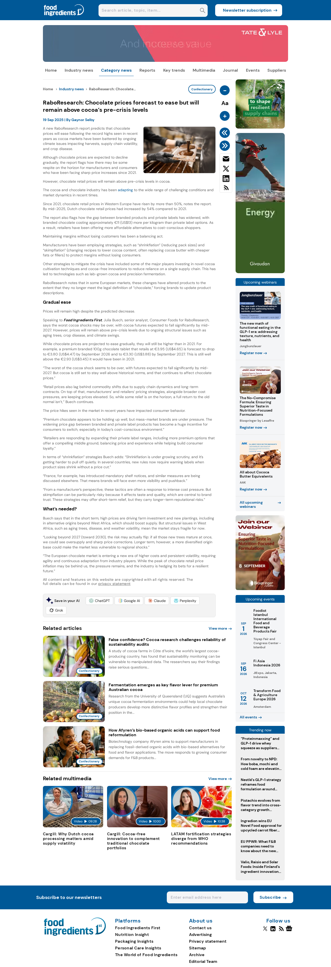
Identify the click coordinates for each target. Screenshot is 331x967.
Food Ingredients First (138, 927)
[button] (99, 601)
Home (51, 70)
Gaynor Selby (82, 120)
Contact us (200, 927)
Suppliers (276, 70)
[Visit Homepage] (64, 18)
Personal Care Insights (138, 948)
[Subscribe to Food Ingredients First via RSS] (226, 189)
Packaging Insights (134, 941)
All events (248, 717)
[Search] (202, 11)
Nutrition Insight (132, 934)
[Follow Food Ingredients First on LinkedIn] (273, 931)
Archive (197, 954)
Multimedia (204, 70)
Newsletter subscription (247, 10)
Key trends (174, 70)
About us (201, 921)
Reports (147, 70)
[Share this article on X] (226, 170)
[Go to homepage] (75, 934)
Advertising (200, 934)
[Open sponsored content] (165, 60)
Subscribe (270, 897)
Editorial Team (203, 961)
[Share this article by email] (226, 160)
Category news (116, 70)
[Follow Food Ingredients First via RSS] (281, 931)
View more (218, 628)
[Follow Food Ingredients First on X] (265, 931)
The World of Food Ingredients (146, 954)
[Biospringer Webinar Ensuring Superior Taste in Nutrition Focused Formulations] (260, 588)
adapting (125, 190)
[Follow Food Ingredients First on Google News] (290, 931)
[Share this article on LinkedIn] (226, 179)
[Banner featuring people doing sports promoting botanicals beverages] (260, 271)
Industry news (79, 70)
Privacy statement (208, 941)
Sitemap (197, 948)
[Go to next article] (226, 145)
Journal (230, 70)
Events (253, 70)
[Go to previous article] (226, 133)
